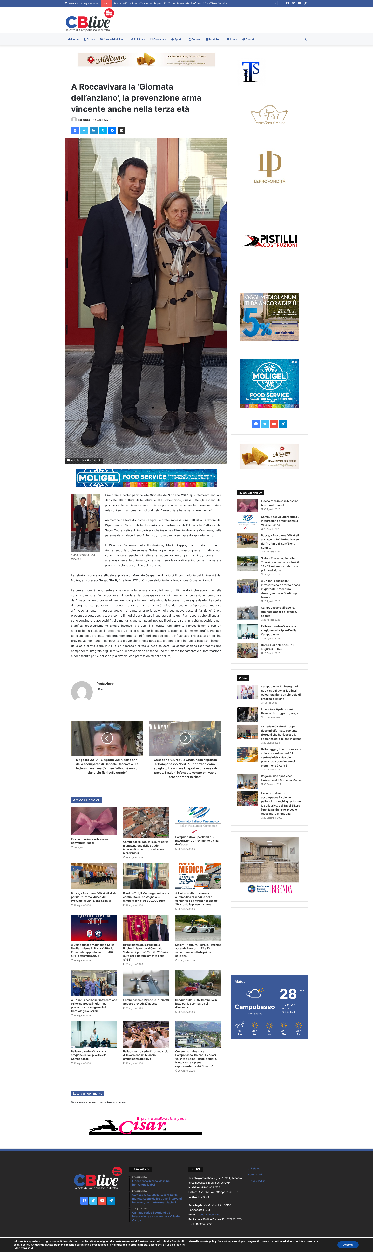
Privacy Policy (257, 1180)
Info (232, 39)
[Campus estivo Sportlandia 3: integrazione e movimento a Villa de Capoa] (198, 820)
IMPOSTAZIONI (23, 1248)
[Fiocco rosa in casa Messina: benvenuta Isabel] (94, 821)
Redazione (84, 119)
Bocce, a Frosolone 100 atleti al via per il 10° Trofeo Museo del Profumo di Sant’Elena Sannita (93, 897)
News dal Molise (113, 39)
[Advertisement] (228, 19)
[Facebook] (75, 130)
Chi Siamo (254, 1168)
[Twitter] (84, 130)
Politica (138, 39)
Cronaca (158, 39)
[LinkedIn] (94, 130)
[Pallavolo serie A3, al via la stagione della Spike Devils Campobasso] (94, 1034)
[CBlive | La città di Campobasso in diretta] (90, 20)
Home (75, 39)
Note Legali (255, 1174)
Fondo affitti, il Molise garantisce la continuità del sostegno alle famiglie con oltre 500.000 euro (172, 3)
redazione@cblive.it (210, 1214)
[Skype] (103, 130)
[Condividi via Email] (121, 130)
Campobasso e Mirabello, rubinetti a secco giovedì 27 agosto (279, 611)
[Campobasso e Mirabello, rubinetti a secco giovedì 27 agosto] (146, 983)
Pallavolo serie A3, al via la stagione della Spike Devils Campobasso (88, 1055)
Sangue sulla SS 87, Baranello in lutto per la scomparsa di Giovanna (196, 1003)
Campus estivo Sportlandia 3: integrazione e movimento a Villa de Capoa (197, 840)
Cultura (195, 39)
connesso (92, 1102)
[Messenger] (112, 130)
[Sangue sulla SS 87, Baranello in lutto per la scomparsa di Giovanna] (198, 983)
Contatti (250, 39)
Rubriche (213, 39)
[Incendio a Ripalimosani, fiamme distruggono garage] (247, 714)
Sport (177, 39)
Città (89, 39)
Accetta (348, 1245)
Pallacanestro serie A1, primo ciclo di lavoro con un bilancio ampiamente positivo (146, 1055)
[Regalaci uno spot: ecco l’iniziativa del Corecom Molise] (247, 781)
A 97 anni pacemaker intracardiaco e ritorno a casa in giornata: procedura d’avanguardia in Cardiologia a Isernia (281, 589)
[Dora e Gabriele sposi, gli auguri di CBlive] (247, 650)
